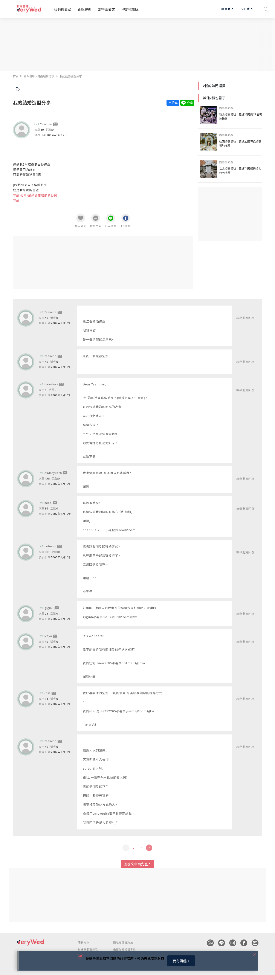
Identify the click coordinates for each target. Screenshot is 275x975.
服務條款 (83, 942)
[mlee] (25, 508)
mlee (48, 503)
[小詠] (25, 698)
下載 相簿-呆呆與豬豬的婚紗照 (35, 195)
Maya (48, 636)
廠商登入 (227, 9)
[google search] (266, 9)
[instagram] (230, 942)
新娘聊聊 (84, 9)
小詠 (47, 693)
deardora (51, 384)
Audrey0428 (53, 473)
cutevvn (50, 546)
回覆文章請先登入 (137, 863)
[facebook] (241, 942)
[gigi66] (25, 613)
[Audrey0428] (25, 478)
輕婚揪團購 (130, 9)
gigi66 (48, 608)
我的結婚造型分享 (71, 76)
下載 (16, 200)
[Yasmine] (21, 129)
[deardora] (25, 389)
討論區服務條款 (88, 949)
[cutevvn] (25, 552)
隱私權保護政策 (123, 942)
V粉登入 (247, 9)
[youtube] (208, 942)
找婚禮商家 (62, 9)
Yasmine (46, 124)
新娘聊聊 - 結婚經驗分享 (39, 76)
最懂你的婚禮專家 (124, 949)
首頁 (15, 76)
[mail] (252, 942)
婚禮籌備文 (106, 9)
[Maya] (25, 641)
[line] (219, 942)
